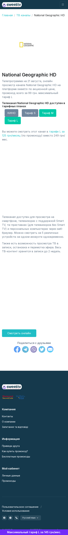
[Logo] (12, 386)
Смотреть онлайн (19, 333)
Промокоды (9, 480)
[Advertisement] (34, 178)
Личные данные (11, 475)
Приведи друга (11, 446)
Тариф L (12, 120)
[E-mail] (50, 350)
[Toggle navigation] (63, 4)
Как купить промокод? (15, 451)
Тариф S (30, 113)
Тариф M (47, 113)
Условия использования (15, 510)
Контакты (7, 416)
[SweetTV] (12, 4)
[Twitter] (42, 350)
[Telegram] (25, 350)
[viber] (16, 517)
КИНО (11, 113)
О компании (8, 421)
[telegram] (10, 517)
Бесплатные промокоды (16, 456)
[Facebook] (17, 350)
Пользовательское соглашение (20, 506)
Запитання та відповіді (15, 426)
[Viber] (33, 350)
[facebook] (4, 517)
